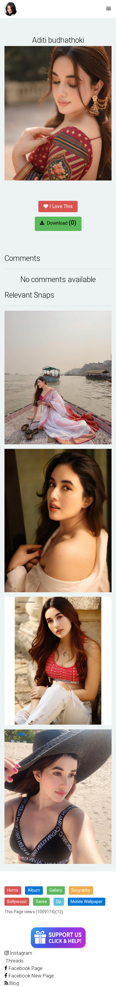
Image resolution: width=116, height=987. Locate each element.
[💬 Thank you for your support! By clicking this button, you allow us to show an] (58, 938)
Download (60, 222)
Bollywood (16, 901)
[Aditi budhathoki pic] (58, 377)
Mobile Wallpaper (86, 901)
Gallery (55, 890)
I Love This (60, 206)
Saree (41, 901)
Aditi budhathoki (58, 40)
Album (34, 890)
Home (12, 890)
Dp (58, 901)
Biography (80, 890)
